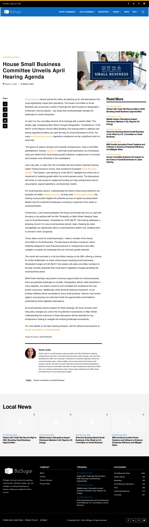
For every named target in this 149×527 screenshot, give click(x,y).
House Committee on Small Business (42, 329)
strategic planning (52, 194)
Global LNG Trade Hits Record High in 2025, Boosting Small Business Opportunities (125, 110)
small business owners (41, 136)
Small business (32, 99)
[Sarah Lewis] (30, 360)
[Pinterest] (5, 115)
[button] (142, 11)
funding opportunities (83, 194)
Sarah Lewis (28, 84)
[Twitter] (139, 4)
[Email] (5, 126)
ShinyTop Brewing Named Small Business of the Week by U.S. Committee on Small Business (125, 134)
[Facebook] (128, 4)
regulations (51, 150)
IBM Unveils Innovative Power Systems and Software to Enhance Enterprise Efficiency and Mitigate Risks (125, 147)
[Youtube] (144, 4)
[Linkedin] (134, 4)
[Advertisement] (74, 34)
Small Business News (11, 57)
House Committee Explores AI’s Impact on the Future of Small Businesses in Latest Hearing (125, 159)
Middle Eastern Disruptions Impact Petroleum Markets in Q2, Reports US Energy (122, 122)
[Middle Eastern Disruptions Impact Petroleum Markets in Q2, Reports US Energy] (56, 422)
